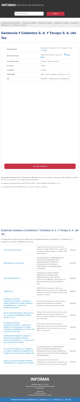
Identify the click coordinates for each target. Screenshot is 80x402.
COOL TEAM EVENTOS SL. (13, 250)
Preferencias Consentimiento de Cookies (40, 395)
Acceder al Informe (40, 166)
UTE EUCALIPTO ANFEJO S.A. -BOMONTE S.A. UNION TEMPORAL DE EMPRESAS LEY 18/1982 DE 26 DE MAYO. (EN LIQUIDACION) (19, 351)
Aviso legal (40, 391)
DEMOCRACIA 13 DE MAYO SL (14, 263)
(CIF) (45, 50)
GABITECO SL (8, 291)
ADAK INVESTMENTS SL (12, 278)
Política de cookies (40, 393)
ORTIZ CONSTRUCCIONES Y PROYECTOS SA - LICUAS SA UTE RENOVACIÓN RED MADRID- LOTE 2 (18, 315)
